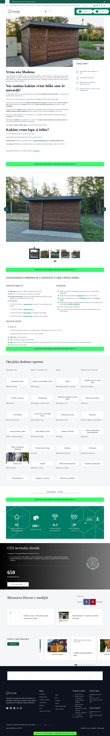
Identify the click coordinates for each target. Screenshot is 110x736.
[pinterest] (99, 5)
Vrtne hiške (42, 694)
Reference (41, 705)
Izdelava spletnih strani (11, 728)
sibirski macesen (28, 309)
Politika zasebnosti (40, 724)
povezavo (36, 151)
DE (86, 5)
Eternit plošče (27, 313)
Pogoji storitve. (50, 724)
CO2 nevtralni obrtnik (17, 584)
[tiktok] (104, 5)
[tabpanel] (34, 253)
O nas (7, 5)
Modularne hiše (43, 697)
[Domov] (13, 11)
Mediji (29, 5)
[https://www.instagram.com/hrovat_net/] (99, 602)
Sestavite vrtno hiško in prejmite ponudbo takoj (54, 164)
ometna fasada (28, 304)
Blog (33, 5)
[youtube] (94, 5)
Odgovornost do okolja (18, 5)
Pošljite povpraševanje (58, 5)
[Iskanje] (50, 11)
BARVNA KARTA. (74, 304)
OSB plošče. (82, 298)
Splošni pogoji (100, 728)
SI (83, 5)
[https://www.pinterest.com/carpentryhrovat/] (93, 602)
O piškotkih (83, 728)
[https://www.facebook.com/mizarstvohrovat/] (86, 602)
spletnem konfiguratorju (41, 140)
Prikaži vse (13, 644)
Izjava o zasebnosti (91, 728)
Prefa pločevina (27, 316)
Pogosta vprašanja (73, 5)
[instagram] (101, 5)
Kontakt (47, 5)
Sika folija (80, 295)
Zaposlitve (39, 5)
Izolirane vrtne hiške (44, 699)
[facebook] (97, 5)
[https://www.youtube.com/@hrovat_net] (80, 602)
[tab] (55, 261)
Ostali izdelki (42, 702)
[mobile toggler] (45, 11)
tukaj (25, 125)
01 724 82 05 (78, 714)
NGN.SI (20, 728)
